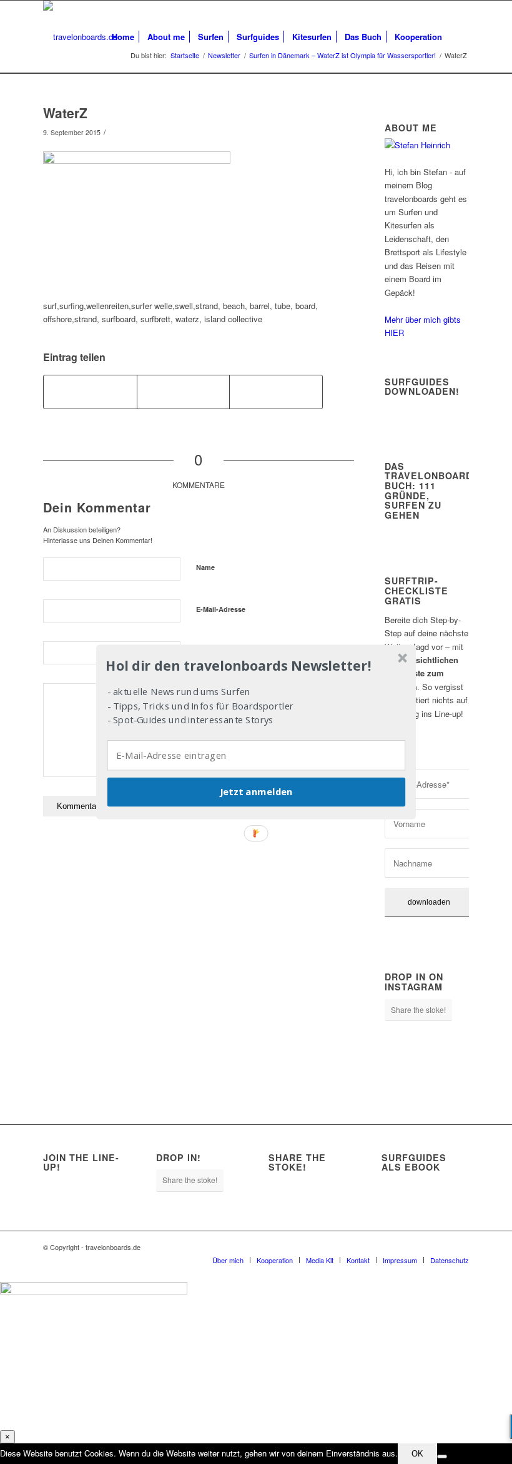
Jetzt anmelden (256, 792)
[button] (255, 666)
